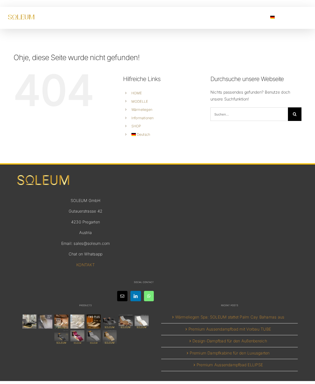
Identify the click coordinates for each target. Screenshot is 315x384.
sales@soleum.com (92, 243)
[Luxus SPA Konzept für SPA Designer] (109, 321)
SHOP (136, 126)
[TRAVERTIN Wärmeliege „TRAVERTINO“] (61, 321)
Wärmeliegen (142, 109)
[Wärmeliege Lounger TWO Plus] (93, 321)
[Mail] (122, 296)
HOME (136, 93)
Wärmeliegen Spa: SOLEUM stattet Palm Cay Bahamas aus (229, 317)
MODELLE (139, 101)
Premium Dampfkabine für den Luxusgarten (229, 353)
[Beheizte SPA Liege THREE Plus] (29, 321)
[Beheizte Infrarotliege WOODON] (125, 321)
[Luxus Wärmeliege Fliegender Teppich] (109, 337)
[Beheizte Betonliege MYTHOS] (61, 337)
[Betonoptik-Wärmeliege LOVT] (93, 337)
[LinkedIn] (135, 296)
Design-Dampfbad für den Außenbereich (229, 340)
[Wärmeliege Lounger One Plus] (77, 321)
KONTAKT (85, 264)
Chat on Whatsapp (86, 253)
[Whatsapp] (149, 296)
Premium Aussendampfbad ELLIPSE (230, 364)
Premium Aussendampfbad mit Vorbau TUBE (230, 329)
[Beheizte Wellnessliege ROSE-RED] (77, 337)
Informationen (142, 118)
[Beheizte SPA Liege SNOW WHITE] (141, 321)
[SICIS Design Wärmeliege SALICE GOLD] (45, 321)
